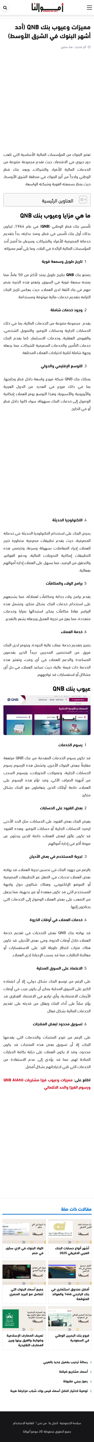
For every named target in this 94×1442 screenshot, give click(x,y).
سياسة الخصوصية (70, 1423)
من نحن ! (41, 1423)
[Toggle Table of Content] (81, 199)
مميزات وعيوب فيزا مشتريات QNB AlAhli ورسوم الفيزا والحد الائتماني (47, 1083)
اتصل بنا (53, 1423)
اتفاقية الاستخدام (23, 1423)
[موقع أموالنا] (48, 6)
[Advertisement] (47, 99)
